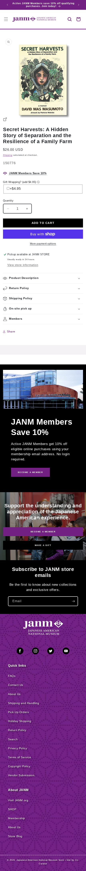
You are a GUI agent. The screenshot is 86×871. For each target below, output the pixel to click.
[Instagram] (35, 652)
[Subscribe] (73, 601)
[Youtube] (66, 652)
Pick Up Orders (18, 712)
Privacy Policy (17, 748)
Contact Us (15, 684)
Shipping (7, 155)
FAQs (11, 675)
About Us (14, 694)
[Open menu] (6, 19)
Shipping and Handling (23, 703)
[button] (69, 19)
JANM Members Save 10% (28, 173)
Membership (16, 818)
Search (13, 739)
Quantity (8, 200)
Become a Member (43, 532)
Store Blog (15, 836)
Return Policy (17, 730)
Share (11, 331)
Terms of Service (19, 757)
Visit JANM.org (18, 800)
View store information (22, 264)
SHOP (12, 809)
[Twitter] (50, 652)
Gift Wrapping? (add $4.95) (19, 182)
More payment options (43, 243)
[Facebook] (20, 652)
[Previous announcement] (7, 4)
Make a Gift (43, 545)
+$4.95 (15, 189)
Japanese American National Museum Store (40, 860)
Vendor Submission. (21, 775)
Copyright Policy (19, 766)
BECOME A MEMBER (30, 472)
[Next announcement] (78, 4)
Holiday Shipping (19, 721)
